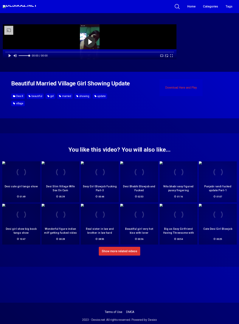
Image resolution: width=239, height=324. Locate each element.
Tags (229, 6)
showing (84, 96)
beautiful (36, 96)
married (66, 96)
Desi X (19, 96)
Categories (210, 6)
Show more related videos (119, 251)
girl (52, 96)
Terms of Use (113, 312)
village (19, 103)
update (101, 96)
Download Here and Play (181, 87)
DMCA (130, 312)
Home (191, 6)
